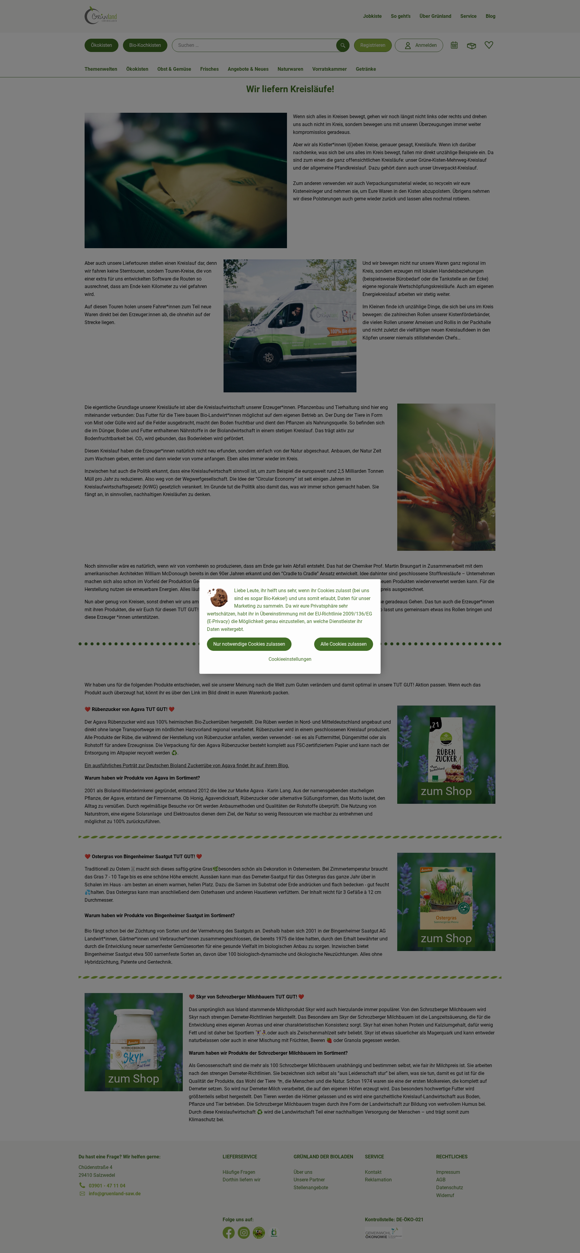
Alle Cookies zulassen (344, 644)
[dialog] (290, 626)
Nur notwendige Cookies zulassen (249, 644)
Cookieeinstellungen (290, 659)
